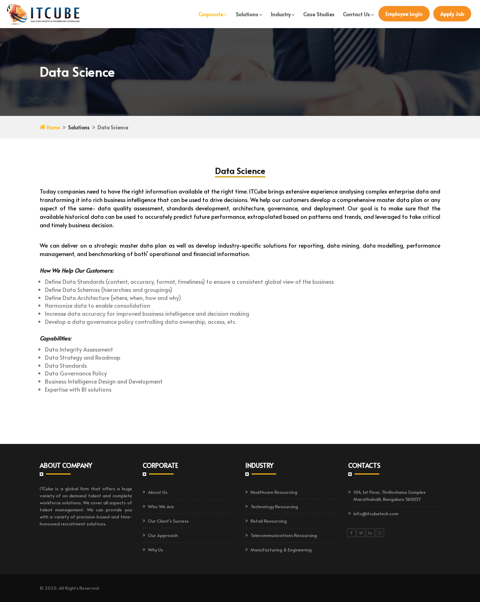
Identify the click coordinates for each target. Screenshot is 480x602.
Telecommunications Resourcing (284, 535)
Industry (281, 14)
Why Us (155, 550)
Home (53, 127)
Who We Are (161, 506)
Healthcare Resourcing (274, 492)
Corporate (211, 14)
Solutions (247, 14)
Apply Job (452, 13)
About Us (157, 492)
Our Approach (163, 535)
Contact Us (356, 14)
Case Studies (319, 14)
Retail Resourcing (269, 521)
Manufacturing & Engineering (281, 550)
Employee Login (404, 13)
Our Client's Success (168, 521)
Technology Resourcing (274, 506)
